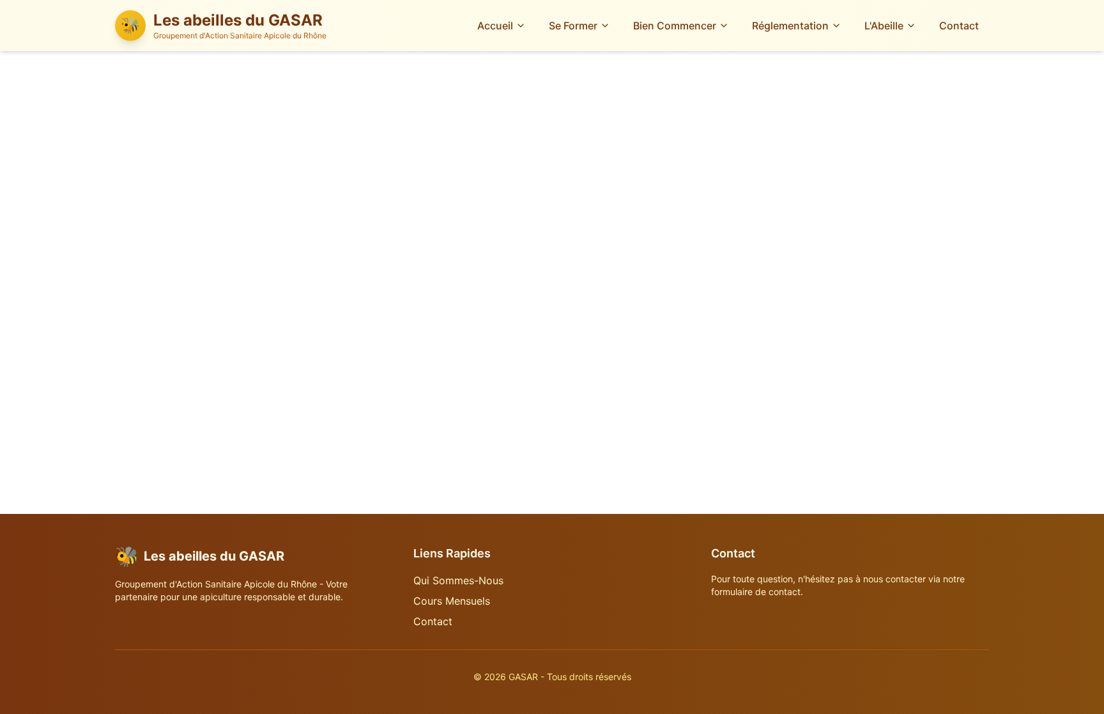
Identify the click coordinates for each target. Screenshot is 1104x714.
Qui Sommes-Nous (458, 580)
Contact (959, 25)
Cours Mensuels (451, 600)
